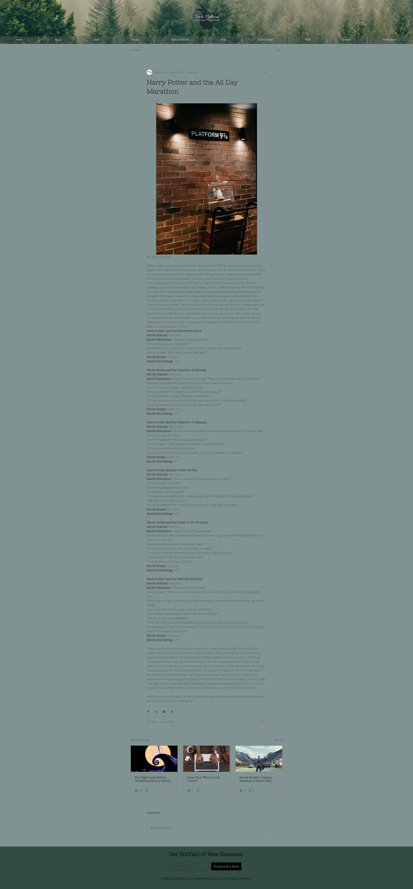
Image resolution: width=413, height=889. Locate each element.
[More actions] (264, 72)
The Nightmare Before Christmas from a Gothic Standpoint (152, 779)
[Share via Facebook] (148, 711)
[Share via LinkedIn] (164, 711)
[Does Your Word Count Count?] (206, 759)
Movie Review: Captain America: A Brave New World (255, 779)
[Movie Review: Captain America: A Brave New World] (259, 759)
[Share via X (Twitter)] (156, 711)
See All (278, 739)
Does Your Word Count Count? (203, 779)
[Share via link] (172, 711)
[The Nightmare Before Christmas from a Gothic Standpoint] (154, 759)
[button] (278, 50)
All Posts (136, 50)
